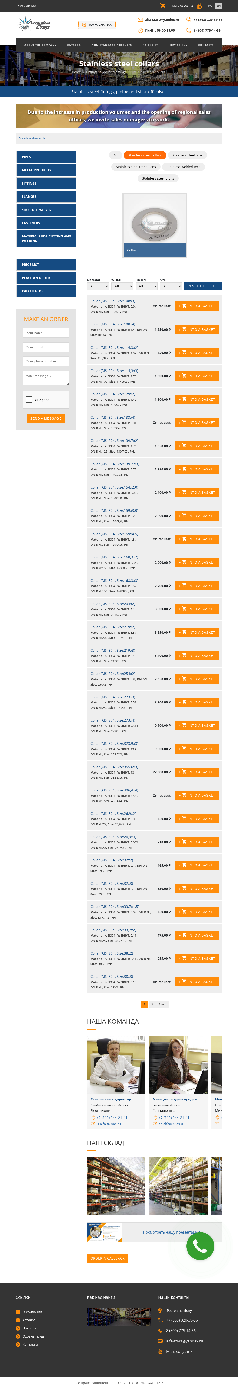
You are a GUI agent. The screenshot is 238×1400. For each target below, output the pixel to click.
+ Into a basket (197, 306)
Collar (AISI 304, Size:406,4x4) (114, 790)
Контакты (30, 1344)
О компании (32, 1312)
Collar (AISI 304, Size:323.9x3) (114, 743)
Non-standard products (112, 45)
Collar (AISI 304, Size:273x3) (112, 697)
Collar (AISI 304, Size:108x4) (112, 324)
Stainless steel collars (145, 155)
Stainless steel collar (32, 138)
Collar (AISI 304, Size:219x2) (112, 627)
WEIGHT (117, 280)
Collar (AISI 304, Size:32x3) (111, 883)
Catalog (74, 45)
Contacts (206, 45)
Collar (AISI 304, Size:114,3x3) (114, 370)
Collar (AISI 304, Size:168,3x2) (114, 557)
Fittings (29, 183)
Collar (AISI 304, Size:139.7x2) (114, 440)
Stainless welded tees (183, 167)
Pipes (26, 157)
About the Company (40, 45)
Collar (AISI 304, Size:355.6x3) (114, 767)
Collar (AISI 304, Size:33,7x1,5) (114, 906)
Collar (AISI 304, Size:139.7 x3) (114, 464)
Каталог (29, 1320)
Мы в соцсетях (179, 1351)
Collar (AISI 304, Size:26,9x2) (113, 813)
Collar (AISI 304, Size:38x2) (111, 953)
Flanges (29, 196)
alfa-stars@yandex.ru (162, 19)
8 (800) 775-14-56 (207, 30)
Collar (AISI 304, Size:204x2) (112, 603)
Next (162, 1004)
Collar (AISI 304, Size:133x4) (112, 417)
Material (93, 280)
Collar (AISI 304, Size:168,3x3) (114, 580)
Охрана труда (34, 1336)
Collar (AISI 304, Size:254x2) (112, 673)
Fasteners (31, 223)
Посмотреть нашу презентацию (172, 1232)
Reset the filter (203, 286)
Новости (29, 1328)
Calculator (32, 291)
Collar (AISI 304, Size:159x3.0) (114, 510)
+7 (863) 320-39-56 (208, 19)
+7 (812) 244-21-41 (112, 1117)
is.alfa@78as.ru (108, 1123)
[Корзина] (162, 6)
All (116, 155)
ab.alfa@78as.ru (171, 1123)
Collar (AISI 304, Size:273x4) (112, 720)
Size (163, 280)
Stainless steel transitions (136, 167)
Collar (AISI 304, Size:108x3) (112, 300)
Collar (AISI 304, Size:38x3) (111, 976)
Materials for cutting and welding (46, 238)
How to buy (178, 45)
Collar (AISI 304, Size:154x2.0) (114, 487)
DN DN (141, 280)
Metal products (36, 170)
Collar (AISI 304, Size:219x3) (112, 650)
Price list (150, 45)
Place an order (36, 277)
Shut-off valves (36, 209)
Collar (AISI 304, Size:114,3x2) (114, 347)
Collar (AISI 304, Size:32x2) (111, 860)
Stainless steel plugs (158, 178)
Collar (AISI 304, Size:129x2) (112, 394)
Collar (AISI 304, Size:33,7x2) (113, 929)
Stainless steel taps (187, 155)
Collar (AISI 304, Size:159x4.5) (114, 533)
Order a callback (107, 1258)
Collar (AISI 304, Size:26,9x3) (113, 836)
